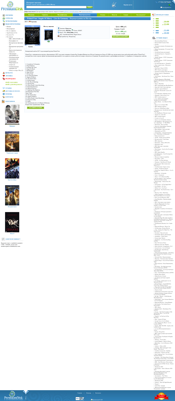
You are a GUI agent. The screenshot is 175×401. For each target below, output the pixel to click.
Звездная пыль (12, 206)
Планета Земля (158, 289)
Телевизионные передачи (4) (14, 67)
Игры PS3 (9, 73)
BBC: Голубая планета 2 (160, 97)
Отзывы (102, 15)
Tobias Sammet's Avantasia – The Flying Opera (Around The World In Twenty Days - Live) (164, 254)
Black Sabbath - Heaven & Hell (162, 129)
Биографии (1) (13, 41)
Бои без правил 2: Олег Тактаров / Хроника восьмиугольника (162, 179)
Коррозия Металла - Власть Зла (162, 226)
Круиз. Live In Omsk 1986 (161, 104)
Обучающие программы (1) (13, 54)
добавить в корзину (120, 36)
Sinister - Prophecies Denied (161, 168)
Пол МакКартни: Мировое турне (163, 113)
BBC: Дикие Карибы (160, 152)
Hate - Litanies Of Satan (160, 319)
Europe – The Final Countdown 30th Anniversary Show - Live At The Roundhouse (163, 313)
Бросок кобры (12, 180)
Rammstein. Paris (159, 144)
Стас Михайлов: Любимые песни (163, 93)
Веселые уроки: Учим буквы (162, 139)
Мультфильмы (62, 15)
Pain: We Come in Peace (160, 242)
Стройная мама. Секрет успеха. (162, 166)
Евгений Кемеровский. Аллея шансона (164, 360)
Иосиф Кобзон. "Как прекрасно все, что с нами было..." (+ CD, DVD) (163, 122)
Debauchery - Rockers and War (162, 352)
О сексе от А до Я (159, 118)
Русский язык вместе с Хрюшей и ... (163, 63)
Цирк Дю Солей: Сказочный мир (163, 87)
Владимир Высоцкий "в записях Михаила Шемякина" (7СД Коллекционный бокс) (162, 373)
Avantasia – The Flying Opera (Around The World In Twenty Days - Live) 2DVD (163, 358)
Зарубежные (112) (12, 33)
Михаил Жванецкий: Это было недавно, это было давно (162, 204)
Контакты (9, 97)
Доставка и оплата (12, 91)
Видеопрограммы (84, 15)
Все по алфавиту (11, 31)
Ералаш (156, 44)
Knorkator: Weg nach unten (161, 232)
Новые (9, 26)
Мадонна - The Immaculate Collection (164, 258)
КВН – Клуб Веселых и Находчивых (163, 362)
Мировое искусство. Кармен (162, 244)
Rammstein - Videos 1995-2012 (162, 142)
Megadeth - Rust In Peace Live (162, 95)
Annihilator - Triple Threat (161, 236)
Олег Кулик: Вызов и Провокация (163, 234)
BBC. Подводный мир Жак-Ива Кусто (164, 85)
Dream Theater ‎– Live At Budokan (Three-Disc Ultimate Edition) (162, 284)
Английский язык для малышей (162, 52)
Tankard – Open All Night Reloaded (163, 382)
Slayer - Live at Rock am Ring (162, 176)
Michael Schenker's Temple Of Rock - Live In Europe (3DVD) (163, 294)
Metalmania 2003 (159, 366)
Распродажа (10, 79)
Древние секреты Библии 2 (161, 88)
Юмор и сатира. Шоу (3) (16, 70)
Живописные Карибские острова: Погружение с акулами (162, 388)
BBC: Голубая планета (160, 116)
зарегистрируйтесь (87, 11)
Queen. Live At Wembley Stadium (163, 119)
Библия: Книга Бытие (160, 274)
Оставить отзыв (35, 107)
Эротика (9, 76)
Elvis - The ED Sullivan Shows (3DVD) (164, 272)
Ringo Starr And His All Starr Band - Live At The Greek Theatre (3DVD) (163, 287)
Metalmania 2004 (159, 380)
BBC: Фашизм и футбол (160, 106)
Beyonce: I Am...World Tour (161, 192)
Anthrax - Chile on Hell (160, 346)
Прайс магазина (11, 82)
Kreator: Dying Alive (160, 331)
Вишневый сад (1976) (160, 131)
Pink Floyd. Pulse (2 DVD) (161, 68)
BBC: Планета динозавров (161, 69)
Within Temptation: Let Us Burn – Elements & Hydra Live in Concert (162, 195)
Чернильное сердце (12, 153)
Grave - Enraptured (159, 175)
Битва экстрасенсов (159, 135)
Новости (114, 15)
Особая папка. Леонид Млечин (162, 228)
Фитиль (156, 55)
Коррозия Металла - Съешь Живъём (163, 302)
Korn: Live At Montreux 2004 (162, 197)
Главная (79, 393)
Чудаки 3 (157, 384)
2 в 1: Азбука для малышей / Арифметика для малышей (161, 99)
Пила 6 (12, 233)
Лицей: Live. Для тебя (160, 114)
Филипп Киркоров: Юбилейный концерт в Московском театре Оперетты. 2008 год (163, 81)
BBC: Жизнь (158, 307)
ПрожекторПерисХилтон (161, 41)
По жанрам (10, 37)
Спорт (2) (12, 64)
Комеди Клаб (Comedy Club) (162, 42)
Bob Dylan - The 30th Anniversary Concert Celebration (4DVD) (162, 267)
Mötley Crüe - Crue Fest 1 (161, 188)
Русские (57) (10, 35)
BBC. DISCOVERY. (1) (16, 39)
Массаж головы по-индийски (162, 157)
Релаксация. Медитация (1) (13, 61)
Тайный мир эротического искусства (164, 291)
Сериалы (45, 15)
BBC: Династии (158, 141)
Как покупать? (141, 15)
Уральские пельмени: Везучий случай (164, 71)
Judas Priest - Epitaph (160, 385)
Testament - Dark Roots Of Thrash (163, 162)
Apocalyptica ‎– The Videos (161, 375)
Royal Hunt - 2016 (159, 158)
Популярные (11, 29)
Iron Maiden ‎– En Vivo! (160, 186)
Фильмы (31, 15)
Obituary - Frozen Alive (160, 339)
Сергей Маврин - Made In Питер (163, 341)
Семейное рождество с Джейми (162, 350)
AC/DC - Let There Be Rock (161, 160)
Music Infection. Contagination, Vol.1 (164, 246)
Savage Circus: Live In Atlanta (162, 321)
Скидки (126, 15)
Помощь (8, 94)
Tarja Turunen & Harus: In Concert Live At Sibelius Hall (162, 378)
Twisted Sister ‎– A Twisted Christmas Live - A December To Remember (163, 133)
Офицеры (12, 126)
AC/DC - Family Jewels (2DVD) (162, 137)
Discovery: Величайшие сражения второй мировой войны (162, 127)
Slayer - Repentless (159, 83)
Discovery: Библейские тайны (162, 108)
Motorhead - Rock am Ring (161, 124)
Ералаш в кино (158, 207)
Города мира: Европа (160, 238)
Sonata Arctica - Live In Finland (162, 248)
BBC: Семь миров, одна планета (162, 202)
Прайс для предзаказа (13, 84)
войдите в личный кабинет (71, 11)
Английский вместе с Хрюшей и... (163, 53)
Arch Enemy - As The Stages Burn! (163, 184)
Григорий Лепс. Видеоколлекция (163, 257)
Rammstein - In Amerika (160, 173)
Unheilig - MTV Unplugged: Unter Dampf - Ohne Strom (162, 348)
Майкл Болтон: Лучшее (160, 276)
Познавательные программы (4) (14, 58)
